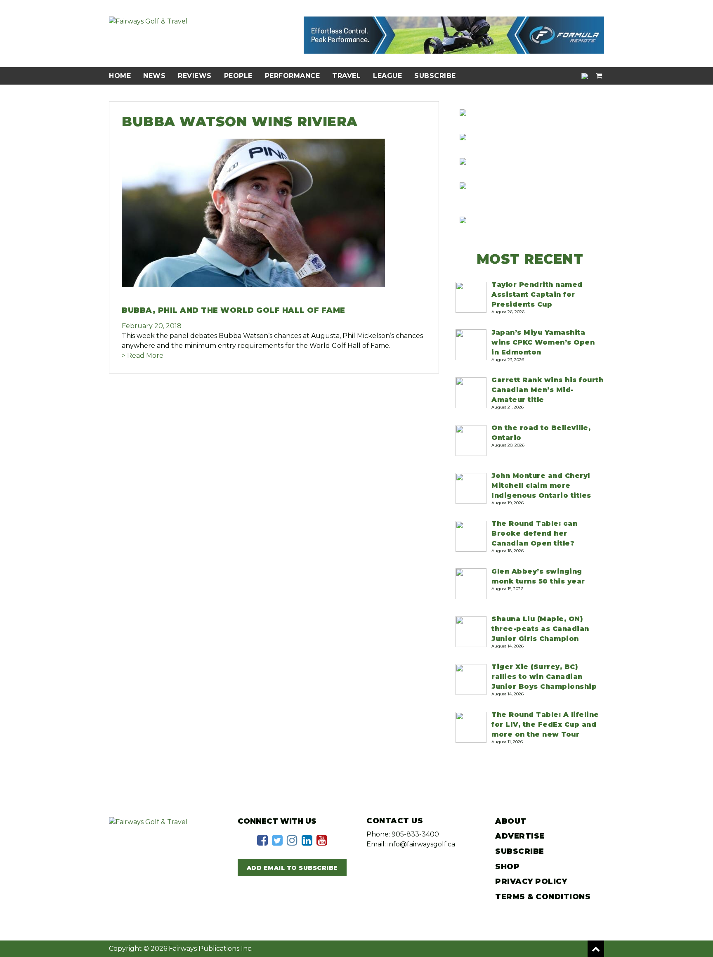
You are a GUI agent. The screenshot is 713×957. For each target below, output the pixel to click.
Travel (346, 76)
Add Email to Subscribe (292, 868)
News (154, 76)
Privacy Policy (531, 881)
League (387, 76)
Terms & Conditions (542, 896)
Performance (292, 76)
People (238, 76)
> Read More (142, 355)
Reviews (195, 76)
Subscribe (435, 76)
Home (120, 76)
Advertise (520, 836)
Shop (507, 866)
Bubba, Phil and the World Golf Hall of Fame (233, 310)
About (510, 821)
